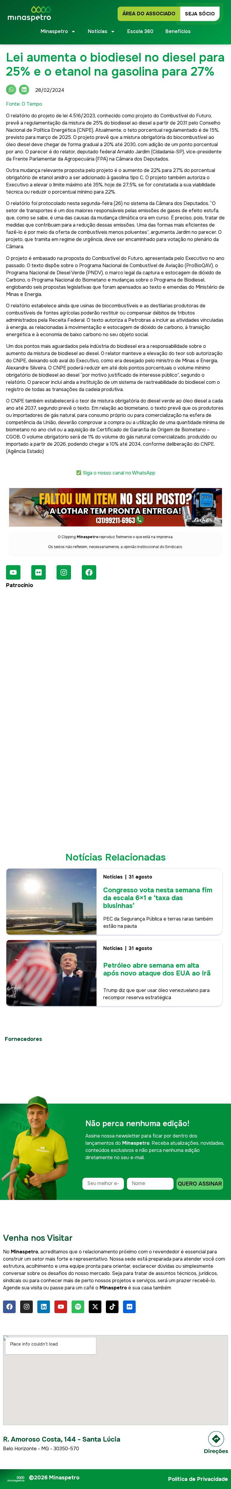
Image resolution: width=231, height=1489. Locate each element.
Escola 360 (140, 31)
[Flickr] (38, 572)
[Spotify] (78, 1307)
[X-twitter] (95, 1307)
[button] (11, 90)
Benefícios (178, 31)
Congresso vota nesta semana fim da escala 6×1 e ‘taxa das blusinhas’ (157, 898)
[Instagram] (64, 572)
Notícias (113, 877)
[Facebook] (89, 572)
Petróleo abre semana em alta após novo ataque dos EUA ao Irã (157, 969)
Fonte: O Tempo (24, 104)
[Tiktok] (112, 1307)
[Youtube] (13, 572)
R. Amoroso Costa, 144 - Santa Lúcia (61, 1439)
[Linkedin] (43, 1307)
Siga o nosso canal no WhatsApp (119, 473)
